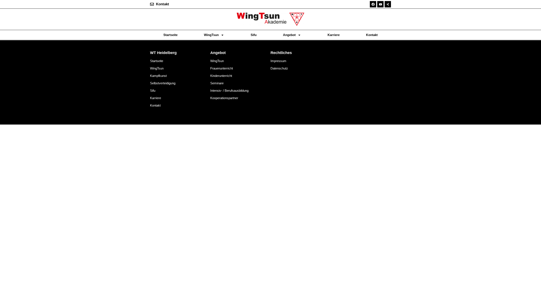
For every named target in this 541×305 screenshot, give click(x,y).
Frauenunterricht (221, 68)
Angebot (289, 35)
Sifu (254, 35)
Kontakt (372, 35)
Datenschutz (279, 68)
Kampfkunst (158, 76)
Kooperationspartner (224, 98)
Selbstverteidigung (162, 83)
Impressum (278, 61)
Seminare (217, 83)
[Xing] (388, 4)
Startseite (170, 35)
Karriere (334, 35)
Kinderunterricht (221, 76)
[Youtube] (380, 4)
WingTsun (211, 35)
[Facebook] (373, 4)
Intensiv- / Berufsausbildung (229, 90)
